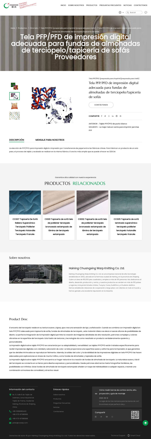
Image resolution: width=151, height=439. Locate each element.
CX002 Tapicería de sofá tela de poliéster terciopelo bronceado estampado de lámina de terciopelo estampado (92, 227)
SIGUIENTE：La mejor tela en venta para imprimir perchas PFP (114, 129)
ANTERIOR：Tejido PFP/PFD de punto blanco (108, 123)
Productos (91, 5)
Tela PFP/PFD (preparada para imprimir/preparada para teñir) (68, 28)
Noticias (127, 5)
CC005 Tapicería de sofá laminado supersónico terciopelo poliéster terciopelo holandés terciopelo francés (126, 227)
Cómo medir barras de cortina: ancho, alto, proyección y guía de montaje (113, 392)
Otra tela (34, 28)
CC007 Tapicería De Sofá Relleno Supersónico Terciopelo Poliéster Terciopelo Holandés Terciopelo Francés (25, 227)
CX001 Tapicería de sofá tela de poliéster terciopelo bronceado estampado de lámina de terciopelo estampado (59, 227)
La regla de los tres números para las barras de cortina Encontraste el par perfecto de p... (116, 402)
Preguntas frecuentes (110, 5)
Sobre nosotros (76, 5)
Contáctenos (140, 5)
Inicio (63, 5)
